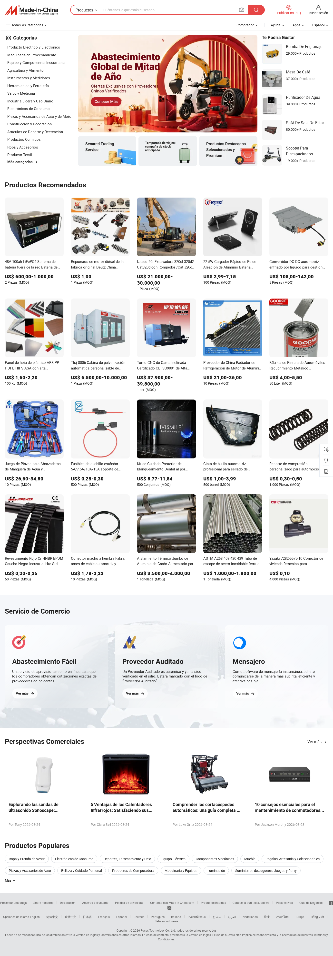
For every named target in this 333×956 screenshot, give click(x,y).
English (35, 917)
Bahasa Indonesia (166, 921)
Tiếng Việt (317, 917)
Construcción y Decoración (29, 123)
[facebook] (331, 903)
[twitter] (169, 907)
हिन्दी (267, 917)
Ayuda (276, 25)
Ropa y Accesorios (22, 147)
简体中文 (52, 917)
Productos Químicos (24, 139)
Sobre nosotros (43, 903)
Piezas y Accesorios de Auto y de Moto (39, 116)
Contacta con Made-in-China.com (172, 903)
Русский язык (197, 917)
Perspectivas (284, 903)
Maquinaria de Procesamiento (31, 54)
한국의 (217, 917)
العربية (232, 917)
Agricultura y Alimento (25, 70)
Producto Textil (19, 154)
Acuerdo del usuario (95, 903)
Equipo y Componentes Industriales (36, 62)
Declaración (68, 903)
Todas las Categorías (27, 25)
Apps (296, 25)
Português (158, 917)
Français (104, 917)
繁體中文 (70, 917)
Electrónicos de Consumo (28, 108)
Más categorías (20, 162)
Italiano (176, 917)
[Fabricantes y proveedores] (31, 10)
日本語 (87, 917)
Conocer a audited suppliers (251, 903)
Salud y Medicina (21, 93)
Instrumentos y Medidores (28, 77)
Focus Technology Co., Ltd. (158, 930)
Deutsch (139, 917)
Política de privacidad (129, 903)
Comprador (245, 25)
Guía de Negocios (311, 903)
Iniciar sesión (318, 12)
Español (121, 917)
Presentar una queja (13, 903)
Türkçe (299, 917)
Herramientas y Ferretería (28, 85)
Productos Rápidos (213, 903)
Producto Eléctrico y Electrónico (33, 47)
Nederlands (250, 917)
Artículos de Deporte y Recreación (35, 131)
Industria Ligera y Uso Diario (30, 101)
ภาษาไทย (282, 917)
